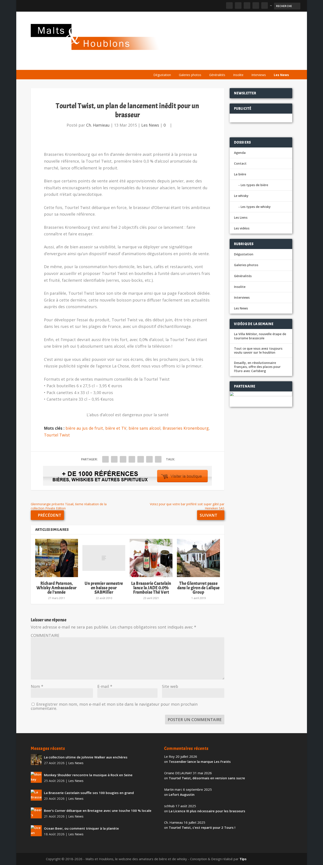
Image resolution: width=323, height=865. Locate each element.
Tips (243, 859)
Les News (281, 75)
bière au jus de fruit (84, 428)
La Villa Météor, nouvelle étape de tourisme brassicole (260, 336)
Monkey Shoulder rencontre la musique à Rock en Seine (88, 775)
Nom (37, 686)
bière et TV (115, 428)
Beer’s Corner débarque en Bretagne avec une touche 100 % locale (97, 810)
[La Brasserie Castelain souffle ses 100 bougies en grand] (36, 795)
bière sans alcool (144, 428)
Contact (240, 163)
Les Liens (273, 64)
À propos (158, 64)
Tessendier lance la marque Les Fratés (200, 761)
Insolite (238, 75)
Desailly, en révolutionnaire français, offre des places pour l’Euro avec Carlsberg (257, 367)
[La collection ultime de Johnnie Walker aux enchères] (36, 759)
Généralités (217, 75)
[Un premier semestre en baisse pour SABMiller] (103, 558)
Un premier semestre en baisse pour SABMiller (104, 588)
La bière (180, 64)
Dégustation (162, 75)
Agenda (229, 64)
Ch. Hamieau (98, 125)
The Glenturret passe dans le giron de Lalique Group (198, 588)
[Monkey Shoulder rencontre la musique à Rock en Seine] (36, 777)
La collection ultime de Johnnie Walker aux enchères (85, 757)
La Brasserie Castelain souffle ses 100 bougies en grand (89, 792)
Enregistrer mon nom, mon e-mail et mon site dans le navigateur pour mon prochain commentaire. (114, 706)
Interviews (258, 75)
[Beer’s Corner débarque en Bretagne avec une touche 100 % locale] (36, 812)
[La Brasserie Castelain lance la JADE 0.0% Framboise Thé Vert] (151, 558)
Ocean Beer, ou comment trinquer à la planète (81, 828)
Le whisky (204, 64)
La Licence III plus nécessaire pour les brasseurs (207, 811)
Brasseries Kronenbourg (186, 428)
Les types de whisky (256, 207)
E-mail (104, 686)
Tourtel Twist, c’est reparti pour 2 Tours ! (202, 827)
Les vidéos (251, 64)
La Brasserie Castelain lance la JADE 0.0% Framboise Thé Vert (151, 588)
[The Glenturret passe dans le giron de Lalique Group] (198, 558)
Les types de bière (254, 185)
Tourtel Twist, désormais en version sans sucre (207, 778)
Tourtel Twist (57, 435)
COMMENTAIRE (45, 635)
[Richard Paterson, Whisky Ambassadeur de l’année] (56, 558)
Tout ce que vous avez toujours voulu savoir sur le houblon (258, 350)
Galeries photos (190, 75)
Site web (170, 686)
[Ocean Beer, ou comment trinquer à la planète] (36, 830)
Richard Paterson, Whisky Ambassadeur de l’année (56, 588)
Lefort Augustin (181, 794)
